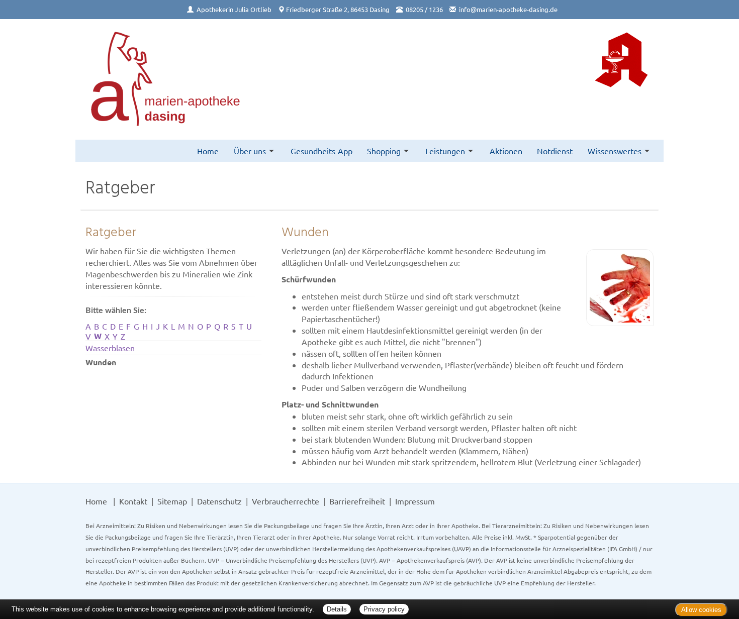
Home (208, 151)
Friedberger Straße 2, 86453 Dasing (338, 9)
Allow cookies (701, 609)
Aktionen (506, 151)
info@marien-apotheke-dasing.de (508, 9)
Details (337, 609)
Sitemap (172, 501)
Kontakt (133, 501)
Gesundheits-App (321, 151)
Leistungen (445, 151)
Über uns (250, 151)
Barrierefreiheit (357, 501)
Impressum (415, 501)
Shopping (384, 151)
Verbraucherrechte (285, 501)
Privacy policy (384, 609)
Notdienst (555, 151)
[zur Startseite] (165, 79)
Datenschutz (219, 501)
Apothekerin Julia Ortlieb (234, 9)
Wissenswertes (614, 151)
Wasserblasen (110, 348)
